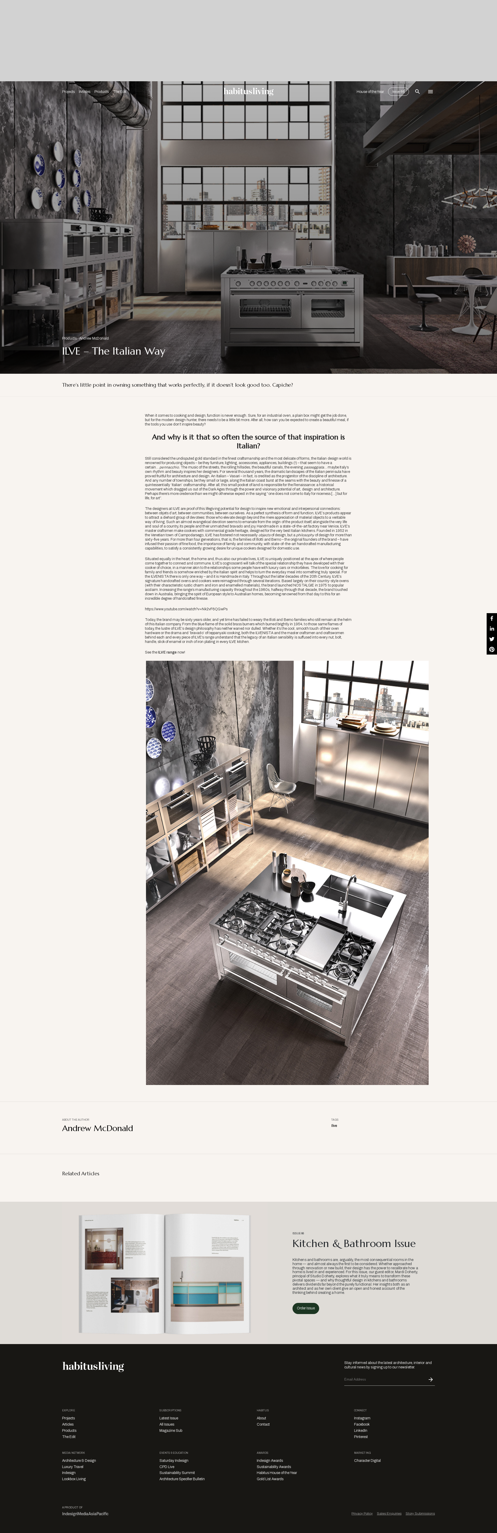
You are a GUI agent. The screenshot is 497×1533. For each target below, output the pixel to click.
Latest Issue (168, 1418)
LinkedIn (360, 1431)
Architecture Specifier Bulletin (182, 1479)
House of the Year (370, 92)
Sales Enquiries (389, 1513)
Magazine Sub (170, 1431)
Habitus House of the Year (277, 1473)
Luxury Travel (72, 1467)
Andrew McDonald (94, 338)
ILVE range (167, 652)
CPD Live (166, 1467)
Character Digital (367, 1461)
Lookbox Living (74, 1479)
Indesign (69, 1473)
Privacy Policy (362, 1513)
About (261, 1418)
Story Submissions (420, 1513)
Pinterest (361, 1437)
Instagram (362, 1418)
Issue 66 (398, 91)
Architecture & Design (79, 1461)
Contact (263, 1424)
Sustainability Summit (177, 1473)
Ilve (334, 1126)
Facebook (362, 1424)
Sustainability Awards (274, 1467)
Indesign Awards (270, 1461)
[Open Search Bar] (417, 91)
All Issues (166, 1424)
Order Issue (306, 1308)
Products (101, 92)
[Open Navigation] (430, 91)
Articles (84, 92)
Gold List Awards (270, 1479)
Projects (68, 92)
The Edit (119, 92)
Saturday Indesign (173, 1461)
